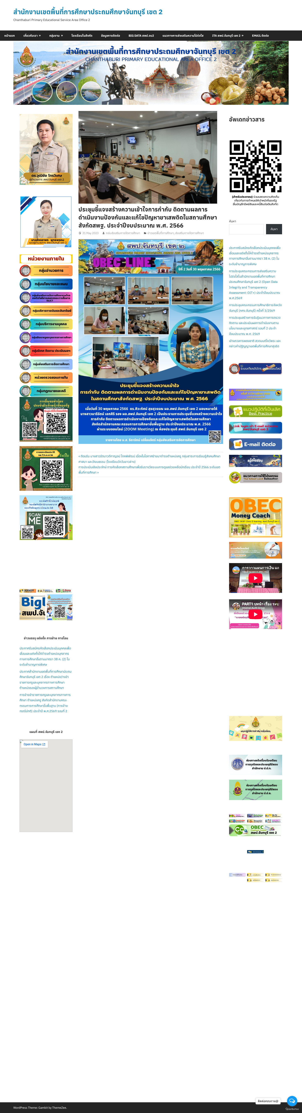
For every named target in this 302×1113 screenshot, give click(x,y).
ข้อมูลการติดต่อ (110, 35)
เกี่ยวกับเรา (30, 35)
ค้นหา (232, 221)
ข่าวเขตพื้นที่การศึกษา (161, 233)
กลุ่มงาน (54, 35)
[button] (26, 222)
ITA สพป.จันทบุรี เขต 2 (226, 35)
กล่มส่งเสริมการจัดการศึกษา (123, 233)
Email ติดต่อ (260, 35)
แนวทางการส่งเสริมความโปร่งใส (183, 35)
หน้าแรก (9, 35)
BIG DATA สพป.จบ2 (141, 35)
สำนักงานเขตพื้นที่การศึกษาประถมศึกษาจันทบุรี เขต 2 (88, 11)
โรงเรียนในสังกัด (81, 35)
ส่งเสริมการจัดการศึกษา (189, 233)
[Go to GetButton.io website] (292, 1109)
